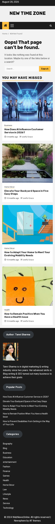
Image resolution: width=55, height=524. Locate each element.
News (5, 499)
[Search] (51, 26)
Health (7, 310)
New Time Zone (28, 13)
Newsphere (20, 520)
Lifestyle (7, 494)
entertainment (9, 462)
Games (6, 476)
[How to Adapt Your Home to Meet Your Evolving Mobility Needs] (27, 224)
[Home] (5, 26)
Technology (8, 508)
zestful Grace (27, 137)
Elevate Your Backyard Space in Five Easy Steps (25, 401)
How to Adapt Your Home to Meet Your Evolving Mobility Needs (27, 254)
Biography (7, 443)
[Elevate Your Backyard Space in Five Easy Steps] (27, 163)
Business (8, 125)
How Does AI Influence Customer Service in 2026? (24, 131)
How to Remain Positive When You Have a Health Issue (24, 315)
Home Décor (9, 187)
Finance (6, 471)
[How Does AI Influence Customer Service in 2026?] (27, 101)
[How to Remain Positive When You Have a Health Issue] (27, 286)
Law (5, 489)
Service (6, 503)
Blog (5, 448)
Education (7, 457)
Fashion (6, 466)
